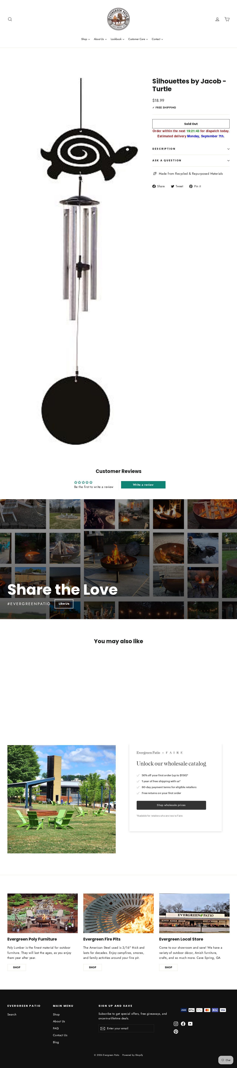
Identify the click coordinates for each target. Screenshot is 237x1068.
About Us (59, 1021)
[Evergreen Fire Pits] (118, 913)
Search (11, 1014)
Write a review (143, 485)
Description (164, 149)
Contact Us (60, 1035)
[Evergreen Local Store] (194, 913)
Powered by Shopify (132, 1055)
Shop (56, 1014)
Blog (56, 1042)
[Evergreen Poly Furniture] (42, 913)
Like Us (64, 604)
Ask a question (166, 160)
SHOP (16, 967)
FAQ (56, 1028)
